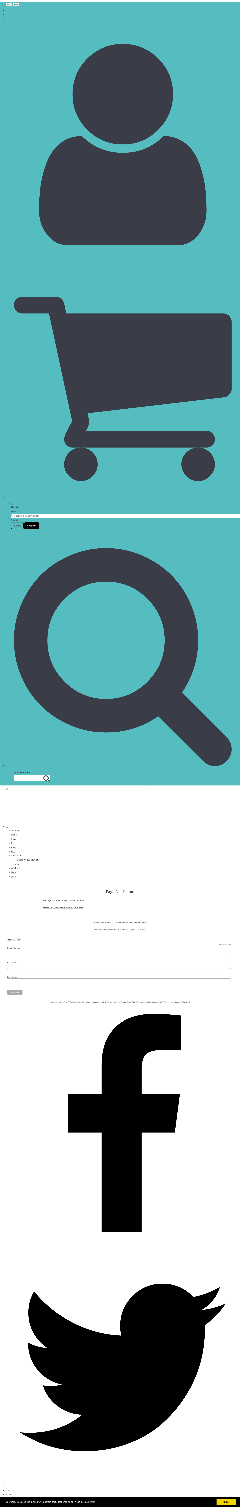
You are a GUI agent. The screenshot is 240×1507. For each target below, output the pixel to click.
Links (13, 872)
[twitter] (123, 1484)
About (13, 847)
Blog (13, 843)
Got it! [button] (226, 1502)
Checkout (31, 526)
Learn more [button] (89, 1502)
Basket (17, 526)
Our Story (15, 830)
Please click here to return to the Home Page (63, 907)
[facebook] (123, 1248)
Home (14, 835)
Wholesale (16, 868)
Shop (13, 839)
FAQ (13, 851)
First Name (12, 962)
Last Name (12, 977)
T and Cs (15, 864)
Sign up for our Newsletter (28, 860)
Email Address (14, 948)
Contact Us (16, 855)
